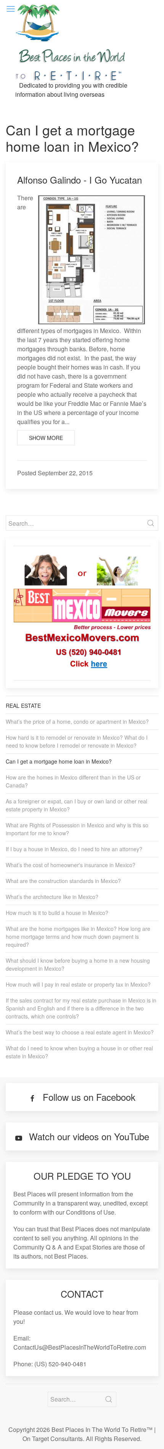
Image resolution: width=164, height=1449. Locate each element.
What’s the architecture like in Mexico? (52, 897)
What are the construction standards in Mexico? (63, 881)
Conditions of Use (90, 1212)
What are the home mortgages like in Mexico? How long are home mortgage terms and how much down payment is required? (78, 936)
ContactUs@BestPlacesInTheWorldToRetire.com (79, 1347)
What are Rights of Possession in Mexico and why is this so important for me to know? (77, 829)
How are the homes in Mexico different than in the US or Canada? (73, 781)
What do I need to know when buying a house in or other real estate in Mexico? (79, 1052)
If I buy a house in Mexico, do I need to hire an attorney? (74, 849)
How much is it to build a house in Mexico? (57, 912)
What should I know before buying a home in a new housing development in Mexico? (78, 964)
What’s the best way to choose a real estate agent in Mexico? (80, 1032)
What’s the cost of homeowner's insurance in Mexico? (70, 865)
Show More (46, 438)
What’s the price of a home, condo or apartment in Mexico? (77, 721)
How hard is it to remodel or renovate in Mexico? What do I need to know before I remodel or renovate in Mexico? (77, 741)
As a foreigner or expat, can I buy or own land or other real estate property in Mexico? (76, 805)
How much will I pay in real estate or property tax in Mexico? (78, 984)
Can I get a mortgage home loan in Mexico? (59, 761)
